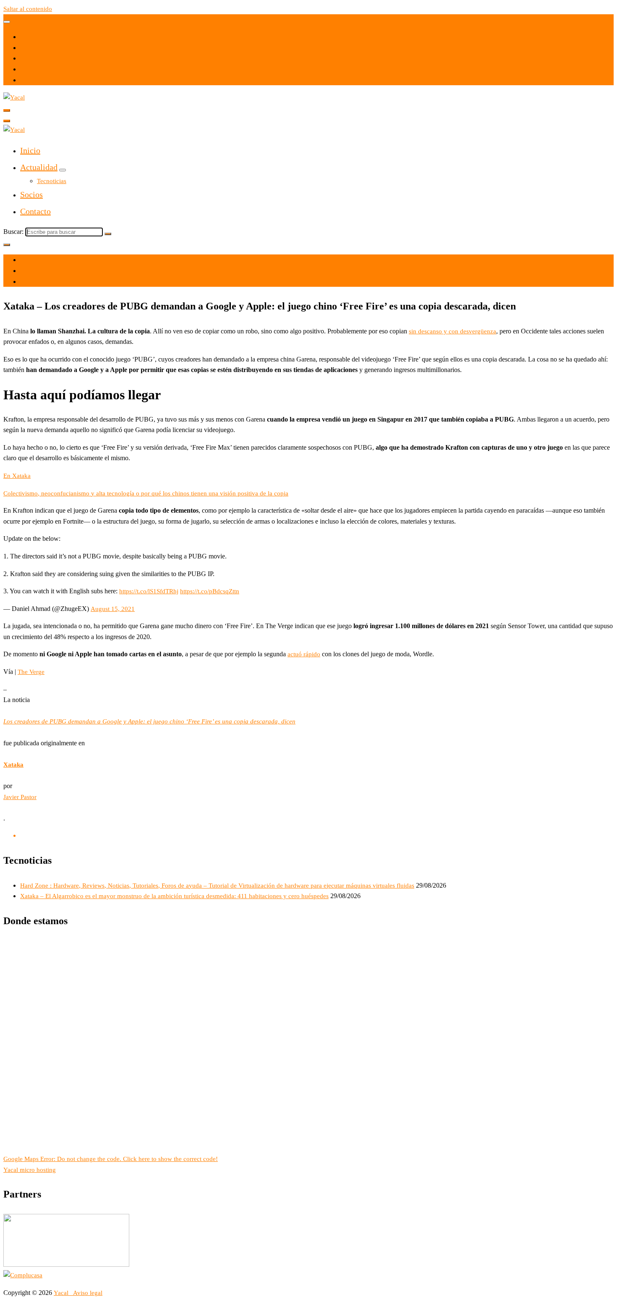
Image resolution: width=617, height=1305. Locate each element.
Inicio (30, 150)
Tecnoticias (51, 181)
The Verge (31, 671)
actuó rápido (304, 654)
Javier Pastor (20, 797)
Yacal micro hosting (29, 1169)
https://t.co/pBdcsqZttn (209, 591)
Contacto (35, 211)
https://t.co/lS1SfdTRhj (148, 591)
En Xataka (17, 475)
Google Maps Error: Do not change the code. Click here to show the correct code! (110, 1159)
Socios (31, 194)
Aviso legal (87, 1292)
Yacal (62, 1292)
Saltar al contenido (27, 8)
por (24, 270)
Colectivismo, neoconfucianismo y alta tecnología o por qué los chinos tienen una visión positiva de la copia (145, 493)
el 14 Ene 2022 (40, 260)
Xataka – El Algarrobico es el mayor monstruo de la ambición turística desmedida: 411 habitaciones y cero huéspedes (174, 896)
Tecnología (34, 281)
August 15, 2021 (113, 608)
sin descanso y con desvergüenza (452, 331)
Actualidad (39, 167)
